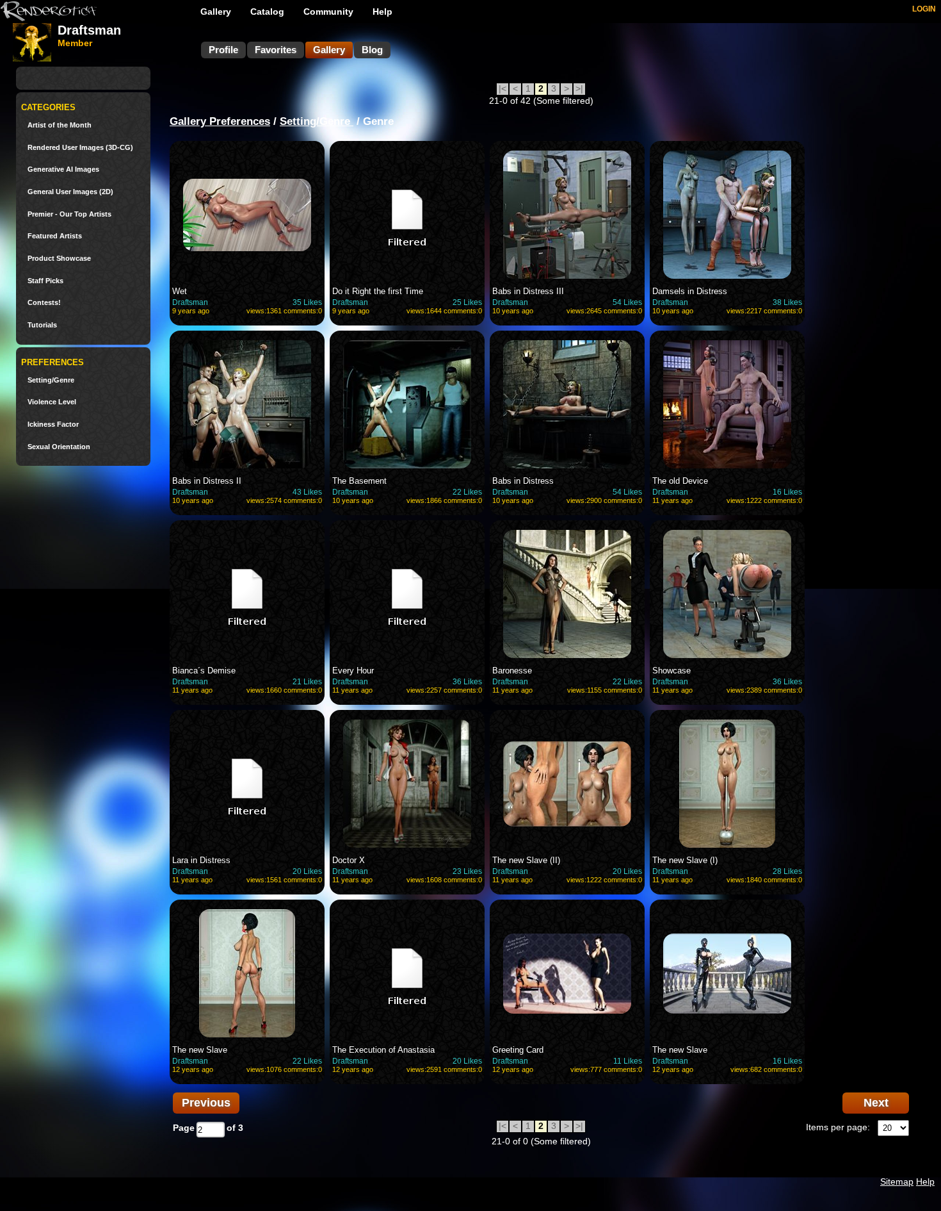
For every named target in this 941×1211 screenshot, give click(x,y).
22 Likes (467, 492)
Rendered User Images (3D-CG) (80, 147)
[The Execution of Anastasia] (407, 973)
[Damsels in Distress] (727, 215)
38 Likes (787, 302)
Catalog (267, 11)
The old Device (680, 481)
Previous (206, 1102)
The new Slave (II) (526, 860)
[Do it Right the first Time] (407, 215)
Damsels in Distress (689, 291)
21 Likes (307, 681)
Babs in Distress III (528, 291)
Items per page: (838, 1127)
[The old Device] (727, 404)
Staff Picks (45, 280)
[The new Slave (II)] (567, 784)
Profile (223, 49)
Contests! (44, 302)
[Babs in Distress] (567, 404)
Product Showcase (59, 258)
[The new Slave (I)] (727, 784)
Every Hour (353, 670)
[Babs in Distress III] (567, 215)
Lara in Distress (201, 860)
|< (502, 88)
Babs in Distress (523, 481)
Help (382, 11)
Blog (372, 49)
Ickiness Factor (53, 424)
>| (579, 88)
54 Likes (627, 302)
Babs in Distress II (206, 481)
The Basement (359, 481)
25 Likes (467, 302)
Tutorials (42, 325)
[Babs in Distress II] (247, 404)
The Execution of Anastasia (383, 1050)
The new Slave (199, 1050)
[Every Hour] (407, 594)
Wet (179, 291)
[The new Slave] (247, 973)
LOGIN (924, 8)
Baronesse (512, 670)
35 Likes (307, 302)
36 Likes (467, 681)
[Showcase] (727, 594)
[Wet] (247, 215)
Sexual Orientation (59, 446)
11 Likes (627, 1061)
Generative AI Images (63, 169)
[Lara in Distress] (247, 784)
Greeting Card (517, 1050)
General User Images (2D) (70, 191)
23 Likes (467, 871)
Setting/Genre (51, 380)
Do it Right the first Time (377, 291)
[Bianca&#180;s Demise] (247, 594)
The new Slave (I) (685, 860)
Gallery (215, 11)
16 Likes (787, 492)
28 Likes (787, 871)
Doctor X (348, 860)
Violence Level (52, 402)
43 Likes (307, 492)
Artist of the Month (60, 125)
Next (876, 1102)
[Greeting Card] (567, 973)
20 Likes (307, 871)
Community (328, 11)
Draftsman (190, 302)
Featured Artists (55, 236)
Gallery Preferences (220, 121)
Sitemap (896, 1181)
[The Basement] (407, 404)
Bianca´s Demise (204, 670)
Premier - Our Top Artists (69, 214)
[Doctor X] (407, 784)
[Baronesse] (567, 594)
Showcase (671, 670)
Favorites (275, 49)
